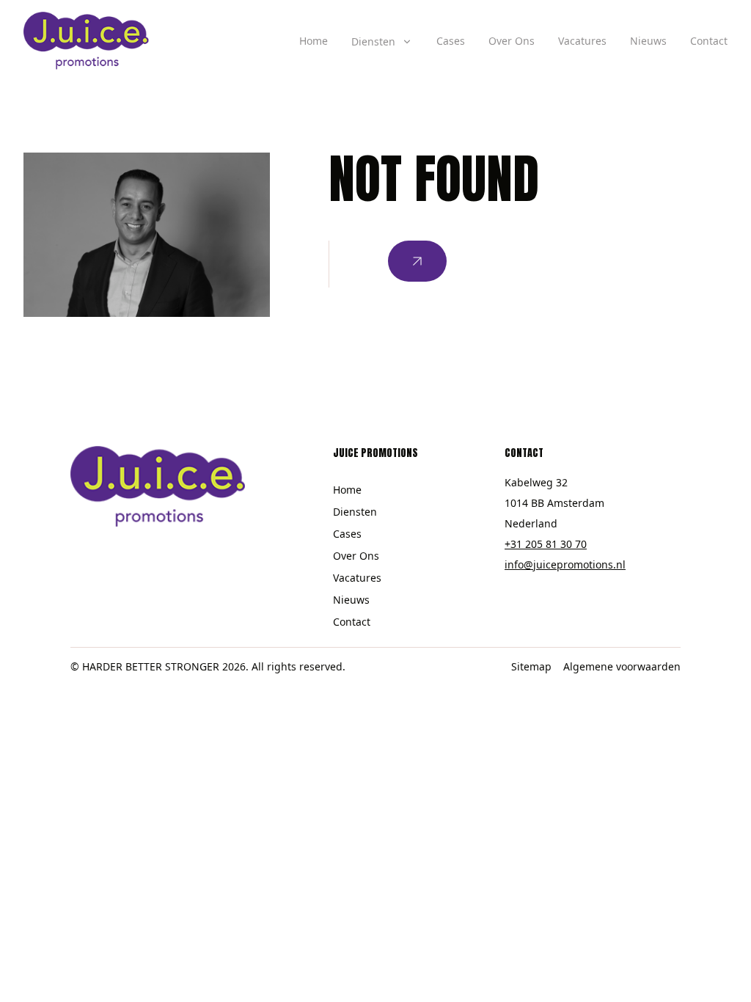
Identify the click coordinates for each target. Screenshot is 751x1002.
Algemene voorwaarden (622, 666)
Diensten (355, 512)
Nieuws (648, 41)
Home (313, 41)
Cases (450, 41)
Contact (709, 41)
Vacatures (582, 41)
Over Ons (511, 41)
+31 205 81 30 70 (546, 544)
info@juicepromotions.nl (565, 564)
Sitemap (531, 666)
